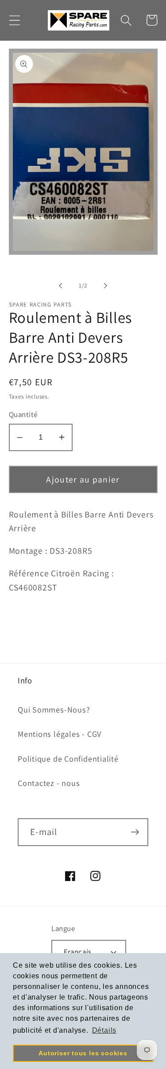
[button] (14, 20)
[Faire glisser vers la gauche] (60, 285)
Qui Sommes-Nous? (54, 709)
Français (77, 952)
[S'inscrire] (134, 832)
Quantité (23, 414)
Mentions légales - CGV (59, 733)
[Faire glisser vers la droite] (105, 285)
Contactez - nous (49, 783)
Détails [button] (104, 1030)
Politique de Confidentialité (68, 758)
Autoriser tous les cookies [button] (83, 1053)
